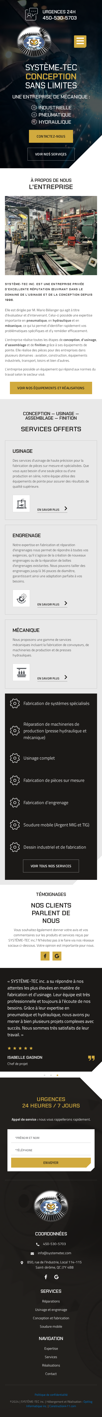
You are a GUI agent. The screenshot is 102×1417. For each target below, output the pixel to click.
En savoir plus (48, 509)
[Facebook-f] (45, 956)
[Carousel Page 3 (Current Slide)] (57, 1075)
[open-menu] (80, 41)
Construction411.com (62, 1406)
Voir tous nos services (51, 865)
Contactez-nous (51, 136)
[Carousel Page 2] (51, 1075)
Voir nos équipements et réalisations (50, 387)
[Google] (56, 956)
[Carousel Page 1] (44, 1075)
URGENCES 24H (59, 12)
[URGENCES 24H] (31, 14)
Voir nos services (51, 154)
